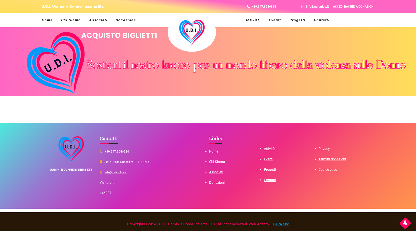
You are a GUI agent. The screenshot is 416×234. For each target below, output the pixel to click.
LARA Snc (281, 224)
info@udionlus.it (116, 172)
